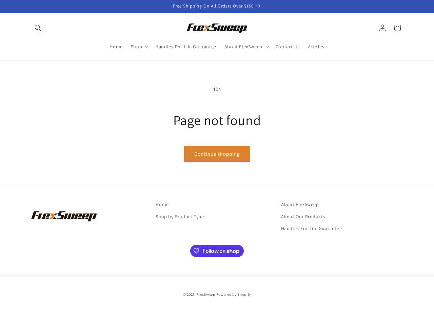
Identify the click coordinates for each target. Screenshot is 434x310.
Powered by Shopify (233, 294)
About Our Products (303, 216)
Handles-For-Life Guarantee (311, 228)
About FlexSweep (300, 204)
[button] (38, 27)
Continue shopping (217, 154)
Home (162, 204)
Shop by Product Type (180, 216)
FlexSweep (206, 294)
